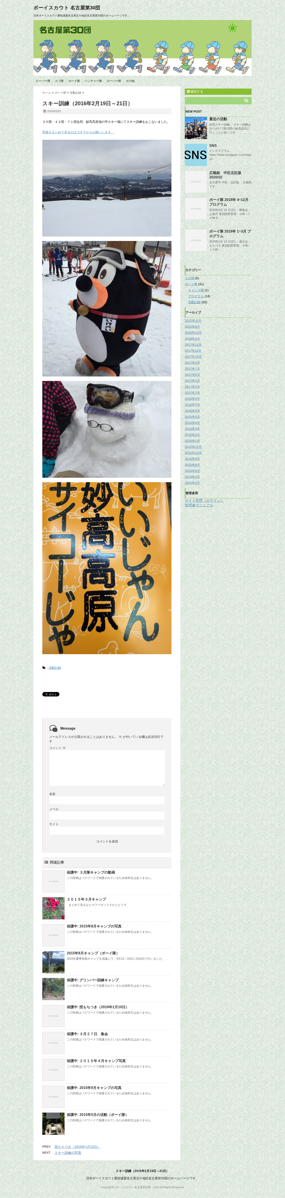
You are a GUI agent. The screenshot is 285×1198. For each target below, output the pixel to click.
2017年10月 (193, 356)
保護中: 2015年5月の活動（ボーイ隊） (98, 1115)
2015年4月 (192, 483)
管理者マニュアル (199, 505)
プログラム (196, 296)
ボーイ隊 (74, 81)
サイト (54, 824)
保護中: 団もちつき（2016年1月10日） (98, 1007)
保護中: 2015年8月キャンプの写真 (94, 926)
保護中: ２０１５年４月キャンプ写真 (96, 1061)
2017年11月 (193, 350)
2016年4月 (192, 423)
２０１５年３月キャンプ (86, 899)
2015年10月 (193, 453)
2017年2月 (192, 387)
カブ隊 (59, 81)
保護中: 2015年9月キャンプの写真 (94, 1088)
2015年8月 (192, 465)
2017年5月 (192, 380)
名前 (52, 794)
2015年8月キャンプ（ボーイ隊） (93, 953)
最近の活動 (218, 119)
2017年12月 (193, 344)
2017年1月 (192, 393)
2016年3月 (192, 429)
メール (54, 809)
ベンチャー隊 (93, 81)
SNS (213, 146)
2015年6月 (192, 471)
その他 (130, 81)
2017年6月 (192, 374)
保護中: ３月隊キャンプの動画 (91, 872)
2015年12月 (193, 447)
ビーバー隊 (43, 81)
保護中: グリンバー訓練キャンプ (93, 980)
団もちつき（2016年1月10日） (77, 1147)
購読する (196, 91)
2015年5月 (192, 477)
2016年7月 (192, 405)
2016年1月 (192, 441)
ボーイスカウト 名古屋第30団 (66, 7)
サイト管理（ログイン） (204, 500)
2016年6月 (192, 411)
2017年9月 (192, 362)
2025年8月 (192, 326)
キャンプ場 (196, 290)
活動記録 (55, 668)
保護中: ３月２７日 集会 (87, 1034)
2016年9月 (192, 399)
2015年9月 (192, 459)
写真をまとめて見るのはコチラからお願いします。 (78, 132)
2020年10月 (193, 332)
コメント (57, 748)
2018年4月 (192, 338)
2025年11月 (193, 320)
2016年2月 (192, 435)
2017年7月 (192, 368)
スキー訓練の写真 (68, 1153)
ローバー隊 (114, 81)
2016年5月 (192, 417)
